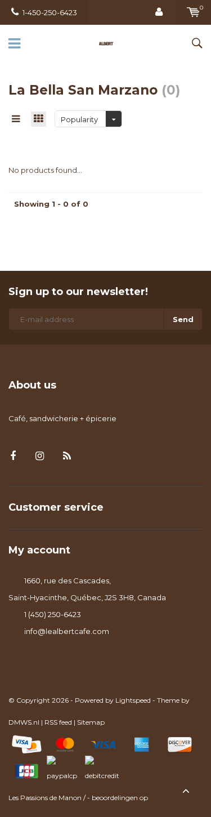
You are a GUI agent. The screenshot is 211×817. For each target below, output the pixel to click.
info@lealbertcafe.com (66, 631)
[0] (193, 12)
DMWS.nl (23, 722)
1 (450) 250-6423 (52, 614)
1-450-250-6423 (50, 12)
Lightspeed (133, 700)
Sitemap (91, 722)
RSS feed (58, 722)
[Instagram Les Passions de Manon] (39, 456)
